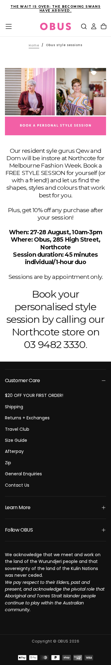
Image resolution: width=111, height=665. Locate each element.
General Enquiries (23, 474)
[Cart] (103, 26)
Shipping (14, 407)
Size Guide (16, 440)
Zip (8, 463)
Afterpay (14, 451)
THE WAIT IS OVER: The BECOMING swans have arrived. (55, 9)
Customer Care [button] (22, 380)
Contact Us (17, 485)
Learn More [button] (18, 507)
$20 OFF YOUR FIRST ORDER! (34, 395)
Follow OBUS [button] (19, 529)
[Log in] (93, 26)
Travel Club (17, 429)
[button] (8, 26)
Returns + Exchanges (27, 418)
